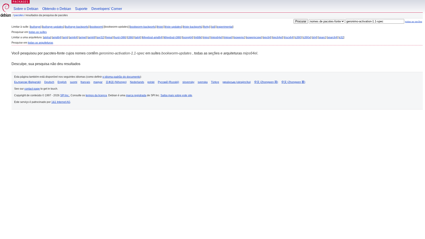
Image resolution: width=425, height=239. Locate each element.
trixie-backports (192, 26)
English (62, 82)
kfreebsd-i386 (172, 37)
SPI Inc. (64, 95)
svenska (203, 82)
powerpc (239, 37)
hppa (109, 37)
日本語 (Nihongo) (116, 82)
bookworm (96, 26)
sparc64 (332, 37)
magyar (97, 82)
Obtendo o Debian (56, 9)
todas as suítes (38, 32)
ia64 (137, 37)
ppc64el (277, 37)
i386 (130, 37)
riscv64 (288, 37)
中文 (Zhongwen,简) (266, 82)
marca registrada (136, 95)
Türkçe (215, 82)
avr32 (100, 37)
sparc (322, 37)
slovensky (188, 82)
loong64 (188, 37)
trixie (160, 26)
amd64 (56, 37)
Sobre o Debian (26, 9)
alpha (47, 37)
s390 (298, 37)
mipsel (228, 37)
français (85, 82)
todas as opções (413, 21)
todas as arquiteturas (40, 42)
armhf (91, 37)
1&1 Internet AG (60, 102)
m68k (198, 37)
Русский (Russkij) (168, 82)
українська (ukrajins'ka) (236, 82)
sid (213, 26)
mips (206, 37)
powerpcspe (253, 37)
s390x (306, 37)
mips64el (216, 37)
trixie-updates (173, 26)
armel (82, 37)
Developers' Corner (106, 9)
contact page (32, 88)
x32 (341, 37)
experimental (225, 26)
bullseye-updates (52, 26)
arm (65, 37)
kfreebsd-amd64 (152, 37)
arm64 (73, 37)
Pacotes (19, 15)
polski (151, 82)
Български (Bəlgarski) (27, 82)
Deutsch (49, 82)
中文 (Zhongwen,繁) (293, 82)
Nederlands (137, 82)
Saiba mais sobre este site (176, 95)
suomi (73, 82)
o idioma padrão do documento (121, 76)
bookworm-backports (142, 26)
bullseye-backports (76, 26)
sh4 (314, 37)
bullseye (35, 26)
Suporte (81, 9)
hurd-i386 (120, 37)
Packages (21, 1)
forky (206, 26)
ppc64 (267, 37)
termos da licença (96, 95)
